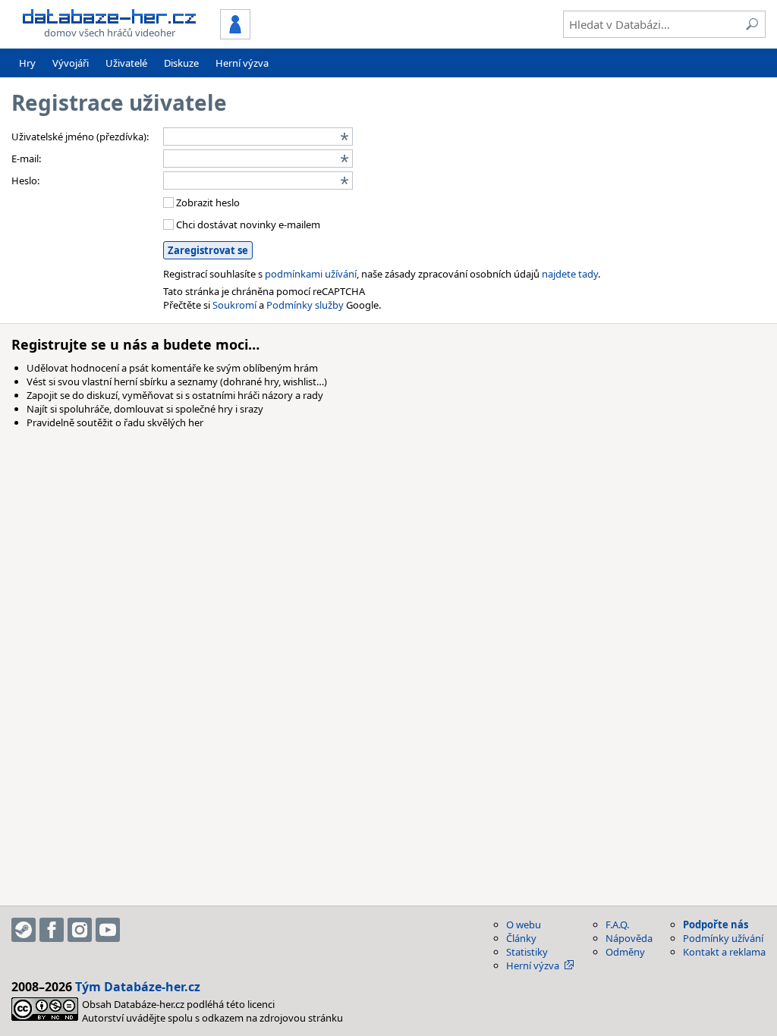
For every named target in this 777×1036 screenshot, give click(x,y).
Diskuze (181, 63)
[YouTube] (108, 930)
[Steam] (23, 930)
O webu (523, 924)
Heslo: (25, 180)
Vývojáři (70, 63)
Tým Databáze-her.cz (137, 986)
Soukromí (234, 305)
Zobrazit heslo (207, 202)
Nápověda (629, 938)
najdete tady (570, 274)
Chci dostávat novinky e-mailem (247, 224)
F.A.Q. (617, 924)
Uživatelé (126, 63)
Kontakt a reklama (724, 952)
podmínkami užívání (311, 274)
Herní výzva (242, 63)
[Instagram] (80, 930)
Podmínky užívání (723, 938)
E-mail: (26, 158)
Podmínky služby (305, 305)
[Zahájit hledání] (752, 24)
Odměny (625, 952)
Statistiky (527, 952)
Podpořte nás (715, 924)
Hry (27, 63)
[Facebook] (51, 930)
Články (521, 938)
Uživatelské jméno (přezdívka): (80, 136)
